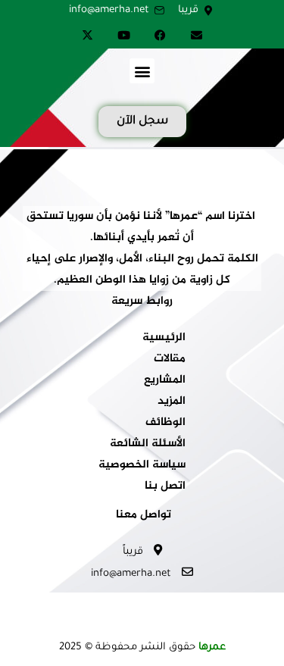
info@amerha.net (132, 574)
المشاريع (165, 380)
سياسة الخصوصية (142, 465)
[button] (142, 70)
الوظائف (165, 423)
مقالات (170, 359)
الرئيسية (164, 338)
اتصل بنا (165, 486)
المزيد (172, 401)
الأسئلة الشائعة (148, 444)
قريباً (134, 552)
